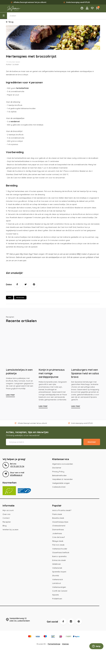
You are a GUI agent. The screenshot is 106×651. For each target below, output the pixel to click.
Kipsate (55, 595)
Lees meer (10, 395)
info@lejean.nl (16, 475)
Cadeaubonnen (59, 487)
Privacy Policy (58, 471)
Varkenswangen (59, 587)
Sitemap (65, 644)
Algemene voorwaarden (62, 464)
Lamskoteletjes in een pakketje (19, 371)
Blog (4, 525)
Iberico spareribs (59, 556)
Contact (6, 518)
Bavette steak (58, 518)
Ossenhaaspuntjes (60, 522)
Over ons (6, 514)
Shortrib (55, 575)
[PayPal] (76, 637)
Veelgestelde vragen (61, 483)
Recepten (7, 522)
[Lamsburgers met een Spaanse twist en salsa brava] (85, 346)
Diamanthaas (58, 529)
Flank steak (57, 514)
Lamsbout (56, 583)
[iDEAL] (61, 637)
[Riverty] (68, 637)
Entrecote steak (59, 560)
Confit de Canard (59, 591)
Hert (9, 297)
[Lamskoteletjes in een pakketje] (20, 346)
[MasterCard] (29, 637)
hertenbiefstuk (22, 88)
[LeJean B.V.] (13, 8)
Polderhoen (57, 598)
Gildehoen (56, 564)
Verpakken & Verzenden (62, 479)
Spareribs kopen (59, 571)
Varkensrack (57, 579)
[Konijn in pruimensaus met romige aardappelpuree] (53, 346)
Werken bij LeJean (10, 529)
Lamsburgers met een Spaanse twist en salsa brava (85, 373)
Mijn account (8, 510)
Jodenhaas (57, 533)
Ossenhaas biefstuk (60, 552)
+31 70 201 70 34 (17, 466)
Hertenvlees (20, 297)
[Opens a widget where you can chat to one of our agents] (96, 646)
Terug (10, 22)
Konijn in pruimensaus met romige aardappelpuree (52, 373)
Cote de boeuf (58, 537)
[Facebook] (17, 284)
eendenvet (15, 121)
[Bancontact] (53, 637)
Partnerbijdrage (54, 644)
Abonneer (92, 442)
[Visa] (37, 637)
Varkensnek (57, 568)
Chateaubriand (58, 525)
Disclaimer (56, 468)
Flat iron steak (58, 545)
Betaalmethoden (59, 475)
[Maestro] (45, 637)
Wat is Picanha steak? (61, 510)
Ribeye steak (57, 541)
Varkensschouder (59, 549)
